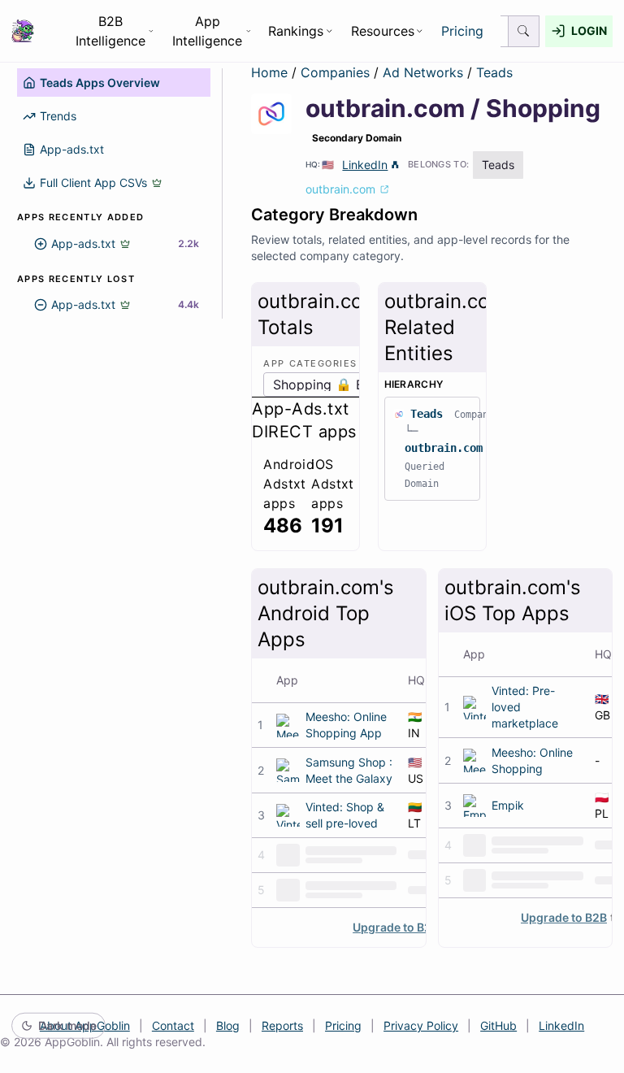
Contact (173, 1025)
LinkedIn (365, 165)
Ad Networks (425, 72)
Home (269, 72)
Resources (382, 31)
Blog (228, 1025)
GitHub (498, 1025)
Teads (494, 72)
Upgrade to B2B (396, 927)
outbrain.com (444, 447)
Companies (337, 72)
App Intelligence (207, 31)
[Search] (524, 31)
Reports (282, 1025)
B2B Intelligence (110, 31)
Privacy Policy (421, 1025)
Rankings (295, 31)
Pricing (462, 31)
